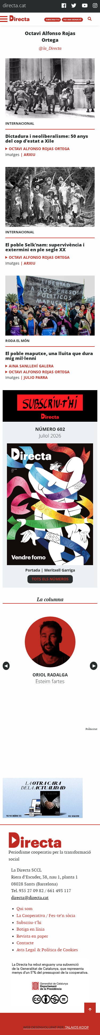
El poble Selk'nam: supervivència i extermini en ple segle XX (45, 247)
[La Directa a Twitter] (73, 6)
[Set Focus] (90, 19)
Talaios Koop (56, 1027)
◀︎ (7, 665)
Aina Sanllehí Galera (31, 365)
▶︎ (95, 665)
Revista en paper (32, 936)
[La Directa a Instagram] (95, 6)
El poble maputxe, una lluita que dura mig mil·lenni (49, 356)
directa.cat (14, 5)
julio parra (36, 377)
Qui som (25, 908)
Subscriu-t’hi (29, 922)
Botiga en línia (31, 929)
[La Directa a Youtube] (85, 6)
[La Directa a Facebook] (64, 6)
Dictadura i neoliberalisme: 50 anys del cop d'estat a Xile (46, 139)
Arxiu (29, 154)
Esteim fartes (50, 681)
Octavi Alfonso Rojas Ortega (39, 148)
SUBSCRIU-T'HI (52, 19)
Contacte (25, 943)
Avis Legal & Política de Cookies (47, 950)
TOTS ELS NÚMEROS (50, 578)
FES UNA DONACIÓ (72, 19)
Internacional (19, 123)
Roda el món (17, 340)
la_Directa (52, 48)
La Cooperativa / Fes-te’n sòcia (46, 915)
